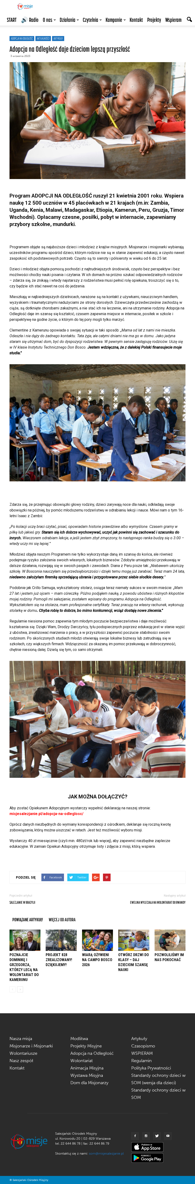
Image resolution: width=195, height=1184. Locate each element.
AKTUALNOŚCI (43, 38)
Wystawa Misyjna (86, 1075)
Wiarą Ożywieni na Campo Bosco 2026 (97, 960)
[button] (189, 20)
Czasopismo (143, 1046)
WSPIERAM (142, 1053)
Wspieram (173, 20)
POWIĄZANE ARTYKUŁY (27, 919)
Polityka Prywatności (151, 1068)
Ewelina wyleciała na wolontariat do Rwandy (157, 902)
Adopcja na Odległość (92, 1053)
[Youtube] (168, 1136)
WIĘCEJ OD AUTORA (62, 919)
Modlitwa (79, 1038)
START (12, 20)
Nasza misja (21, 1038)
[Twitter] (157, 1136)
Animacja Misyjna (86, 1068)
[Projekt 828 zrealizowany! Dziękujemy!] (61, 940)
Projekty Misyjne (86, 1046)
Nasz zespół (21, 1060)
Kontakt (136, 20)
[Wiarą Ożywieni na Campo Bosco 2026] (97, 940)
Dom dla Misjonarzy (89, 1082)
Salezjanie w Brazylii (22, 902)
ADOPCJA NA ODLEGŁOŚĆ (22, 38)
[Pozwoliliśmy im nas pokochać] (170, 940)
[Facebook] (135, 1136)
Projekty (154, 20)
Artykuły (139, 1038)
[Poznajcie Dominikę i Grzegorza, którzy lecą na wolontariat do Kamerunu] (25, 940)
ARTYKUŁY (58, 38)
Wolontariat (81, 1060)
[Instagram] (146, 1136)
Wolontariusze (23, 1053)
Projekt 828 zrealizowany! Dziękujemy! (59, 960)
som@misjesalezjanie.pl (106, 1154)
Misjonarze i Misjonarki (31, 1046)
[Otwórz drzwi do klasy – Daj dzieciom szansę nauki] (133, 940)
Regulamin (141, 1060)
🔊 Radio (30, 20)
